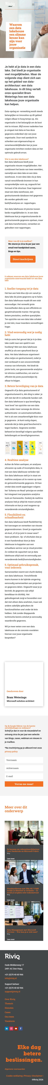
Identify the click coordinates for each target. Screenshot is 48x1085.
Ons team (9, 1016)
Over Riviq (10, 999)
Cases (7, 1012)
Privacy (27, 1076)
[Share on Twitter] (3, 279)
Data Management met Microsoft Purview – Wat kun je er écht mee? (22, 931)
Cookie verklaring (14, 1076)
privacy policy (11, 751)
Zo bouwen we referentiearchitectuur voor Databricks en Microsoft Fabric (23, 850)
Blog (8, 853)
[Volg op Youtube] (16, 1028)
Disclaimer (37, 1076)
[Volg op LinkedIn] (7, 1028)
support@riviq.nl (12, 991)
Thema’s (9, 1003)
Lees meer (11, 858)
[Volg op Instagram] (11, 1028)
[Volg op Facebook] (20, 1028)
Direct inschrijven (23, 259)
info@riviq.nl (11, 978)
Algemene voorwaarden (15, 1069)
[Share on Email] (3, 290)
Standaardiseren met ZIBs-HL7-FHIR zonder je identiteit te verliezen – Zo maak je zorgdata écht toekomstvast (23, 890)
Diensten (9, 1007)
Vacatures (10, 1021)
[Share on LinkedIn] (3, 274)
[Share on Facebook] (3, 285)
